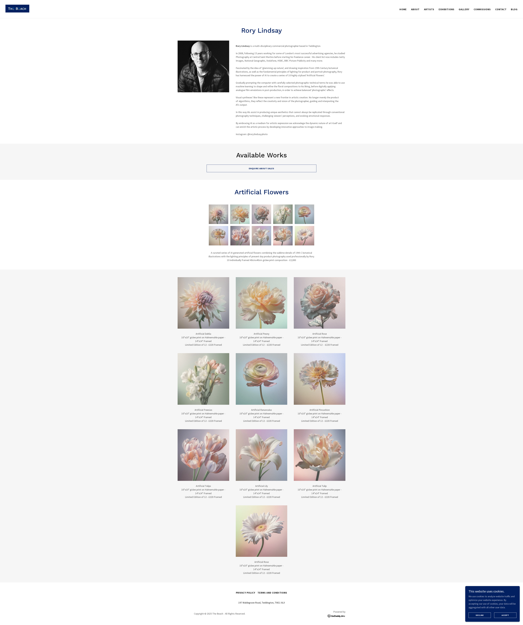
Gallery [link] (464, 9)
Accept (505, 615)
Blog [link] (514, 9)
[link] (17, 8)
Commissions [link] (482, 9)
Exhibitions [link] (446, 9)
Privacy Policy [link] (245, 592)
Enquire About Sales (261, 168)
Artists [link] (429, 9)
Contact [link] (501, 9)
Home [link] (403, 9)
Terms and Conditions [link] (272, 592)
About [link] (415, 9)
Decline (480, 615)
